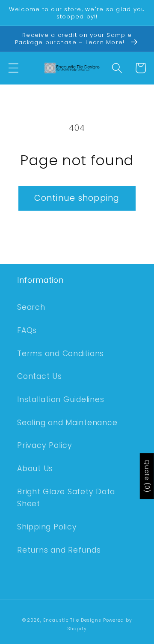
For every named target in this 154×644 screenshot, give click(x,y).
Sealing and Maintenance (67, 422)
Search (31, 307)
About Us (35, 468)
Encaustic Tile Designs (72, 620)
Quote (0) (147, 476)
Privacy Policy (44, 445)
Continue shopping (76, 198)
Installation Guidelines (60, 399)
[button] (13, 68)
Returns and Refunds (59, 550)
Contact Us (39, 376)
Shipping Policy (47, 527)
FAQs (27, 330)
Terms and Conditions (60, 353)
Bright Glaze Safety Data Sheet (66, 498)
